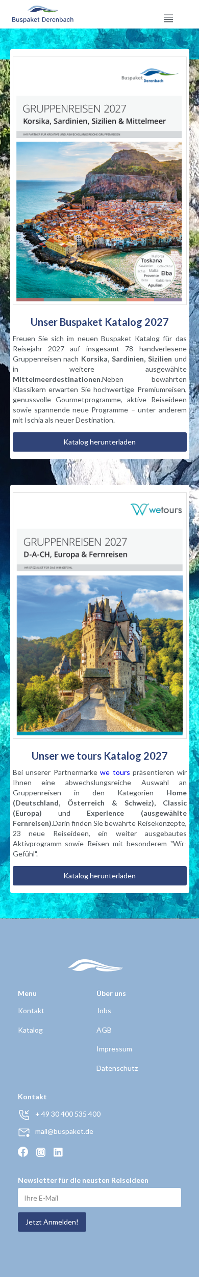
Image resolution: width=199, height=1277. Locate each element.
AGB (104, 1029)
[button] (168, 14)
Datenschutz (117, 1068)
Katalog (30, 1029)
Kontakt (31, 1010)
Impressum (114, 1048)
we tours (115, 772)
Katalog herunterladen (99, 441)
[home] (32, 14)
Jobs (103, 1010)
